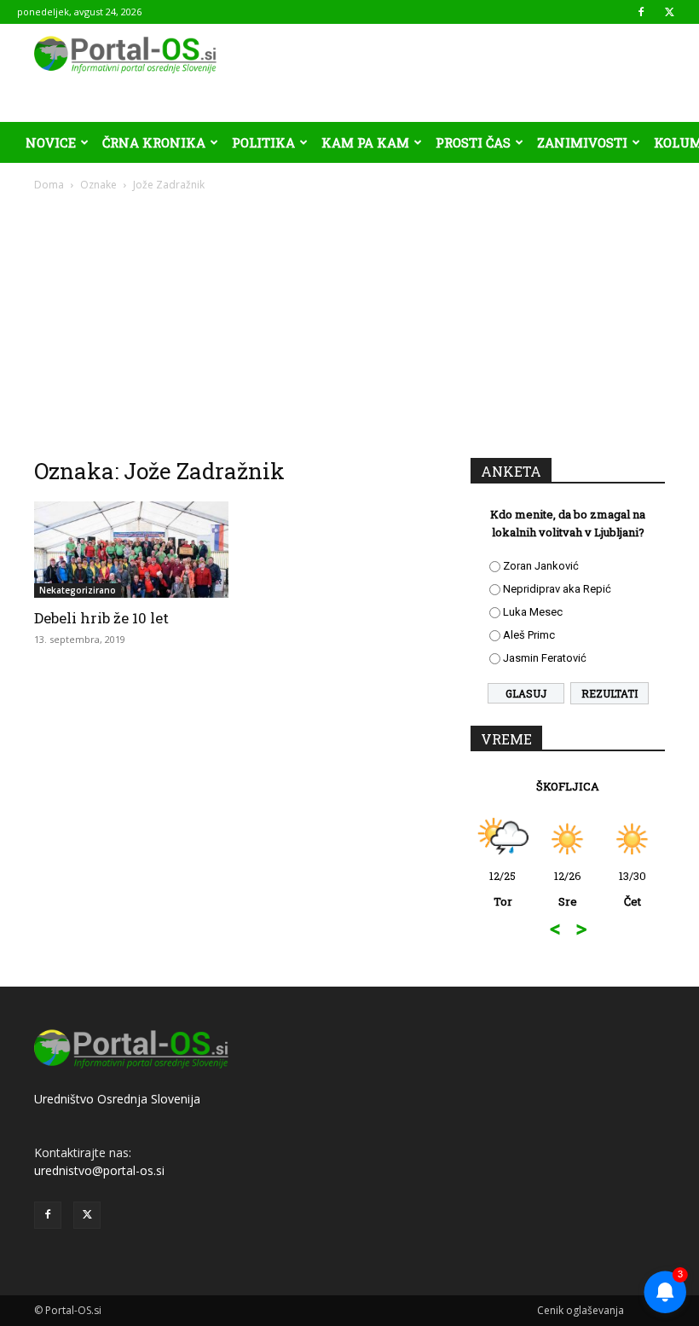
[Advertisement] (349, 320)
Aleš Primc (529, 634)
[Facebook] (641, 12)
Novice (51, 142)
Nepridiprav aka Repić (557, 588)
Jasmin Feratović (544, 657)
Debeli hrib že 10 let (101, 618)
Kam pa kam (365, 142)
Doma (49, 184)
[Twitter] (669, 12)
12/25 (502, 888)
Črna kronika (153, 142)
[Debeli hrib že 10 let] (131, 549)
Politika (263, 142)
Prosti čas (473, 142)
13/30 (632, 888)
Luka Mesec (533, 611)
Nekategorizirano (77, 590)
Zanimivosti (582, 142)
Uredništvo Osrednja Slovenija (117, 1099)
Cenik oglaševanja (580, 1310)
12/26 (567, 888)
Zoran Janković (541, 565)
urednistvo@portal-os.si (99, 1170)
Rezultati (609, 693)
